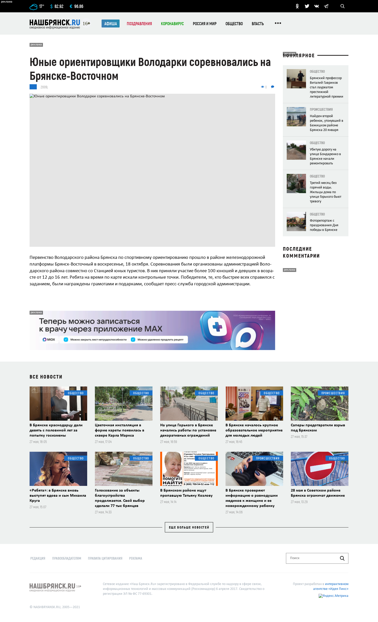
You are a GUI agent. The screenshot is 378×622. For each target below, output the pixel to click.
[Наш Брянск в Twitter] (307, 6)
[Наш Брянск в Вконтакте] (316, 6)
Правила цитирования (105, 558)
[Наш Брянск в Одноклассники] (297, 6)
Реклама (135, 558)
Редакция (37, 558)
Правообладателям (66, 558)
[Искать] (342, 558)
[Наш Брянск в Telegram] (326, 6)
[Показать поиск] (342, 6)
